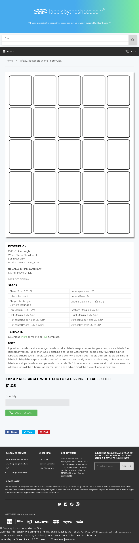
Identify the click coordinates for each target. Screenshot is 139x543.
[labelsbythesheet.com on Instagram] (78, 505)
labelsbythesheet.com (26, 514)
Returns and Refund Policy (17, 459)
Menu (10, 51)
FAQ (7, 468)
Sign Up (126, 466)
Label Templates (46, 468)
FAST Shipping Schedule (16, 464)
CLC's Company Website (16, 472)
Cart (133, 51)
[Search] (133, 40)
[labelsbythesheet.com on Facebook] (66, 505)
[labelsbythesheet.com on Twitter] (59, 505)
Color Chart (44, 459)
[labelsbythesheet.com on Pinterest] (72, 505)
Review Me (70, 539)
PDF (45, 336)
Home (9, 60)
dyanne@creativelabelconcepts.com (115, 532)
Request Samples (46, 464)
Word (24, 336)
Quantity (10, 396)
